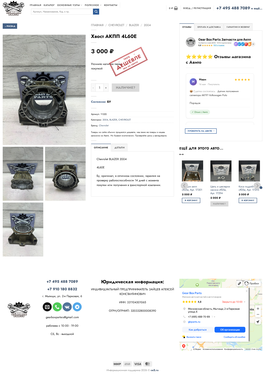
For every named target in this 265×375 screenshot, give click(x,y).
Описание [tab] (101, 147)
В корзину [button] (191, 200)
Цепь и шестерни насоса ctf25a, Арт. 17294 (220, 190)
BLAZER (134, 25)
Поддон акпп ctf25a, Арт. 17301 (192, 188)
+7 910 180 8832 (62, 289)
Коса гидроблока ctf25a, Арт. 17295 (249, 188)
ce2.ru (154, 370)
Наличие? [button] (219, 203)
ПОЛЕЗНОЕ (92, 5)
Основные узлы (68, 5)
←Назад (10, 26)
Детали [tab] (119, 147)
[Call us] (57, 306)
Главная (35, 5)
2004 (147, 25)
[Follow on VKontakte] (67, 306)
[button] (173, 8)
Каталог (49, 5)
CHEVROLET (116, 25)
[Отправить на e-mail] (47, 306)
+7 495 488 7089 (239, 8)
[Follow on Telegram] (77, 306)
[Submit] (96, 12)
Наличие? (125, 87)
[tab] (186, 27)
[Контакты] (261, 187)
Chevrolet (104, 125)
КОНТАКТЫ (110, 5)
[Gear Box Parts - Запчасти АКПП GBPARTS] (13, 8)
